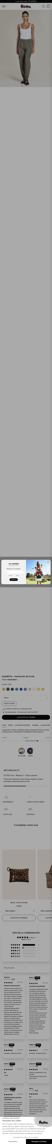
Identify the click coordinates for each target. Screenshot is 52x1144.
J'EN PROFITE (14, 579)
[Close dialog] (48, 562)
